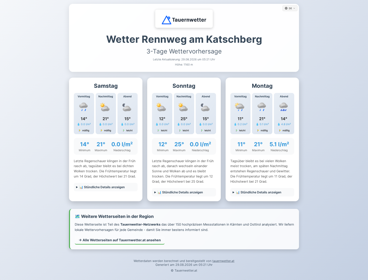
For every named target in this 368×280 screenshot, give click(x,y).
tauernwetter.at (223, 261)
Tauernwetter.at (186, 270)
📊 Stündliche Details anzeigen (102, 187)
